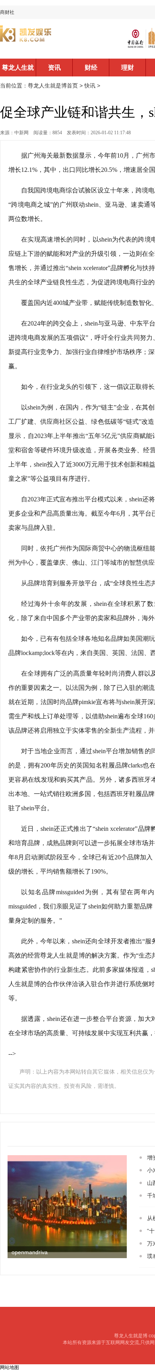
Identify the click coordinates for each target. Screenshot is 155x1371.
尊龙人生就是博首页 (18, 70)
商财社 (7, 12)
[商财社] (51, 39)
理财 (127, 67)
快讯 (89, 85)
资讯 (54, 67)
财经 (91, 67)
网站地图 (9, 1367)
